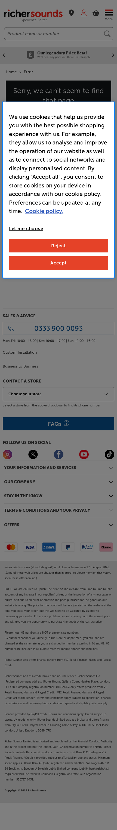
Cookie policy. (44, 211)
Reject (58, 245)
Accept (58, 263)
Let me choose (26, 228)
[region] (58, 189)
